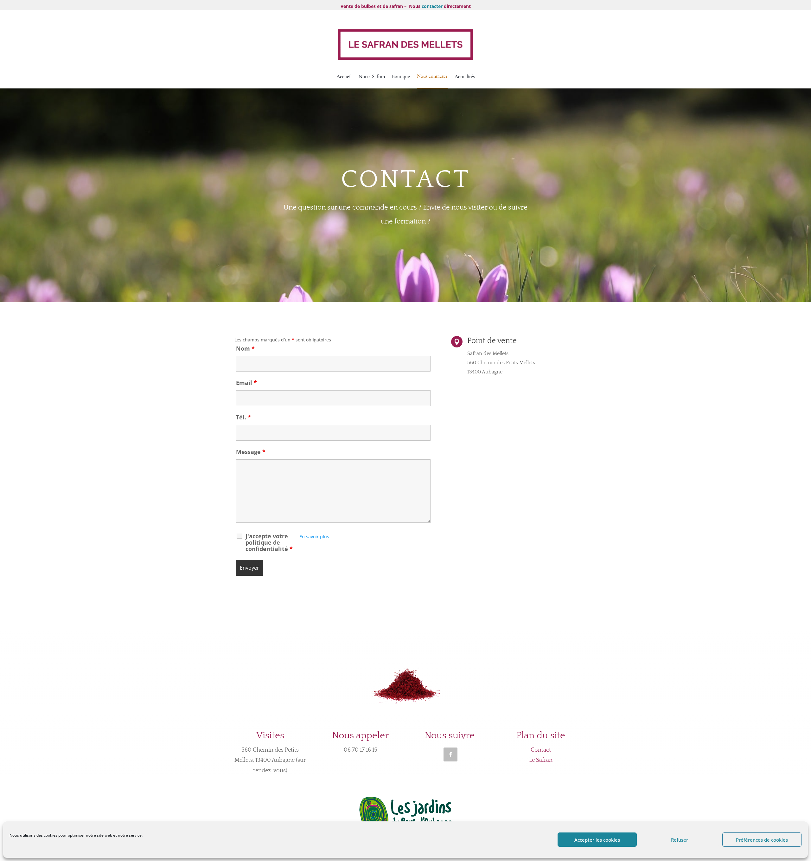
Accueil (344, 76)
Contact (541, 750)
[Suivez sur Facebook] (450, 754)
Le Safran (540, 760)
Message (250, 452)
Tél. (243, 417)
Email (246, 382)
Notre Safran (372, 76)
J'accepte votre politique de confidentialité (269, 542)
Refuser (679, 840)
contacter (432, 6)
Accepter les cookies (597, 840)
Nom (245, 348)
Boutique (401, 76)
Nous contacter (432, 76)
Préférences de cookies (762, 840)
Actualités (465, 76)
